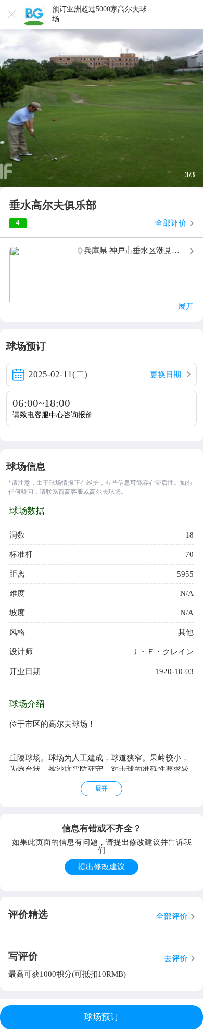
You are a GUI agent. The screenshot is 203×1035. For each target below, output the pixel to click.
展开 (101, 788)
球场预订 (101, 1017)
